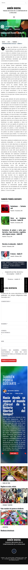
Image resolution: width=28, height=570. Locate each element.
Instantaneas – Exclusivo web (18, 207)
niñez (22, 264)
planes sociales (15, 265)
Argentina (17, 29)
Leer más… (13, 453)
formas (5, 264)
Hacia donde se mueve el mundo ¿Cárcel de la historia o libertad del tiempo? (14, 405)
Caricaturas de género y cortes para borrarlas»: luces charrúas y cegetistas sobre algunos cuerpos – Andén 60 (14, 232)
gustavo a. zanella (14, 264)
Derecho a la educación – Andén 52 (12, 244)
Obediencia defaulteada (7, 530)
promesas (5, 267)
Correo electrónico (5, 332)
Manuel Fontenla (14, 390)
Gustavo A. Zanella (13, 26)
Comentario (6, 301)
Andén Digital (14, 8)
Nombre (4, 324)
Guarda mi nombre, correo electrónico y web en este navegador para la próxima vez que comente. (14, 353)
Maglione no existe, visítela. (8, 486)
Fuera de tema (19, 393)
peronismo (6, 265)
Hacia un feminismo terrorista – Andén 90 (18, 219)
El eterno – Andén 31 (16, 254)
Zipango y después (7, 505)
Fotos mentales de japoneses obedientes (12, 508)
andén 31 (8, 262)
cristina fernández (18, 262)
